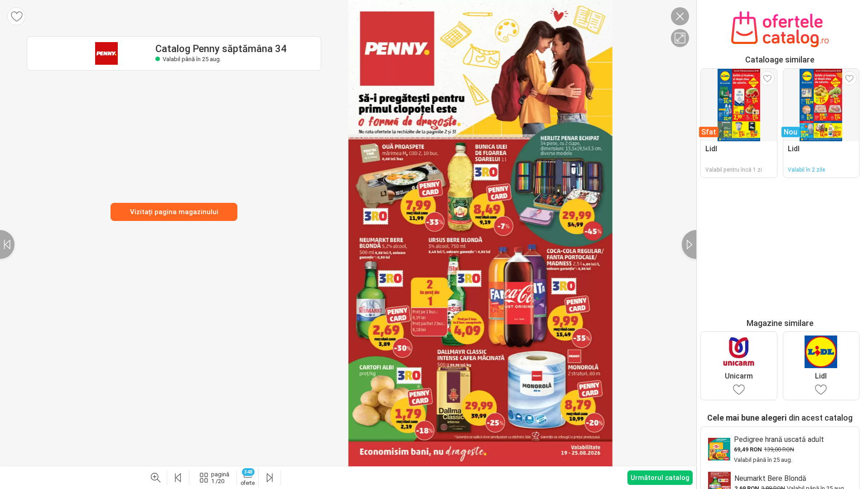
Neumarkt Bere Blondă (770, 478)
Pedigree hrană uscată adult (779, 439)
